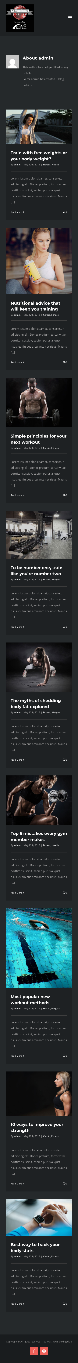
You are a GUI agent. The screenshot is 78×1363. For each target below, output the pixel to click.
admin (17, 164)
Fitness (47, 164)
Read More (16, 212)
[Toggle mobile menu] (70, 16)
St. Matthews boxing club (58, 1341)
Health (55, 164)
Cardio (46, 314)
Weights (56, 579)
